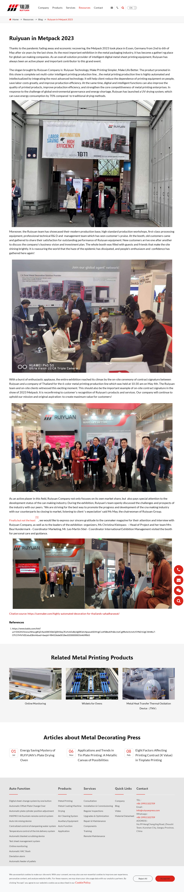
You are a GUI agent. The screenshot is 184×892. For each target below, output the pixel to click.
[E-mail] (178, 580)
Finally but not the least (22, 520)
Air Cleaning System (68, 816)
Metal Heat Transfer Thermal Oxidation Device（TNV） (148, 706)
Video (118, 810)
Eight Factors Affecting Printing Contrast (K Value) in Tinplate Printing (149, 755)
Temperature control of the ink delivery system (32, 831)
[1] (37, 517)
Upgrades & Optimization (96, 816)
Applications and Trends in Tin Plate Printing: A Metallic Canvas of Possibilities (93, 755)
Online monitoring (18, 846)
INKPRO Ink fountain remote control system (31, 816)
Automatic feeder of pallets (22, 861)
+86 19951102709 (145, 803)
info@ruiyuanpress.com (148, 810)
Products (57, 7)
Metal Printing (65, 800)
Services (70, 7)
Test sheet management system (24, 841)
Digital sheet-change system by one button (30, 800)
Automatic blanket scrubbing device (27, 836)
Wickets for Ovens (92, 703)
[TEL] (178, 569)
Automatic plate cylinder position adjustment (31, 810)
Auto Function (19, 788)
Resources (84, 7)
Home (16, 19)
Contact (98, 7)
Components (90, 826)
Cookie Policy (82, 882)
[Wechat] (178, 590)
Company (43, 7)
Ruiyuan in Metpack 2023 (60, 19)
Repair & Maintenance (95, 821)
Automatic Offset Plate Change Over (27, 805)
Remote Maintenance (94, 836)
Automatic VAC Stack (19, 851)
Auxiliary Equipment (68, 821)
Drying (61, 810)
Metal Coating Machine (69, 805)
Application (64, 831)
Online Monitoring (35, 703)
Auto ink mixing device (20, 821)
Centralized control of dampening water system (32, 826)
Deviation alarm (17, 856)
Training (88, 831)
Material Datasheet (124, 816)
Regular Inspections (93, 810)
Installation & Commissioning (98, 805)
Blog (40, 19)
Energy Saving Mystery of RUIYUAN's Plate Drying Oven (33, 755)
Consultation (90, 800)
